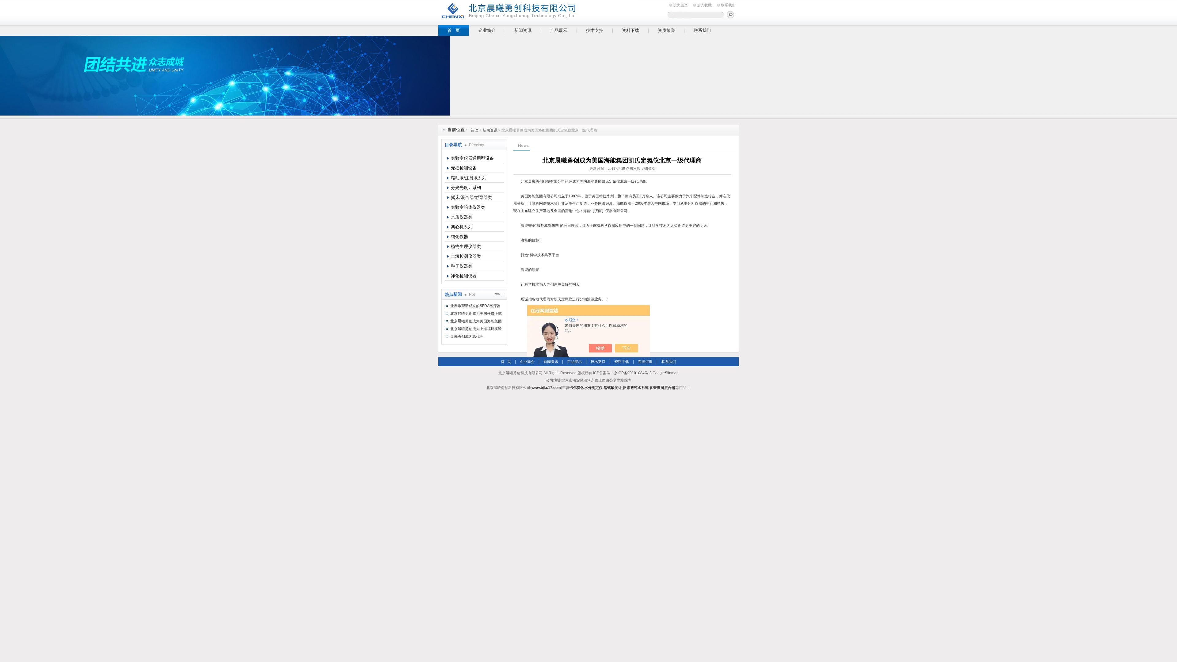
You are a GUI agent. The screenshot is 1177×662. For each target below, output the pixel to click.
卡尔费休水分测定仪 (586, 388)
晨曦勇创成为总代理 (466, 336)
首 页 (454, 30)
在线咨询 (645, 362)
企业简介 (487, 30)
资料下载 (630, 30)
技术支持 (594, 30)
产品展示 (558, 30)
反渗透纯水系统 (636, 388)
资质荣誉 (666, 30)
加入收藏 (704, 5)
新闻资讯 (522, 30)
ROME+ (499, 294)
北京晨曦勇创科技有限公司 (538, 11)
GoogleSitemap (666, 373)
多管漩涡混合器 (662, 388)
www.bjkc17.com (546, 388)
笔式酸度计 (613, 388)
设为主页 (680, 5)
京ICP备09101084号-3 (633, 373)
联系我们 (728, 5)
